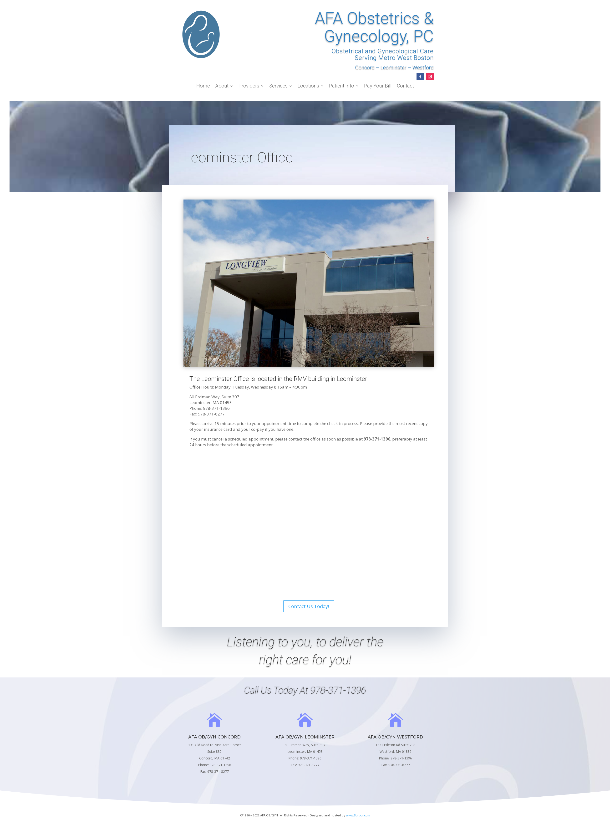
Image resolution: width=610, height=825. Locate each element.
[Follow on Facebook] (420, 76)
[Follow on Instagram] (430, 76)
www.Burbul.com (358, 815)
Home (203, 86)
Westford (423, 68)
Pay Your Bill (377, 86)
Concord (365, 68)
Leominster (394, 68)
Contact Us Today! (308, 606)
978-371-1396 (338, 690)
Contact (405, 86)
